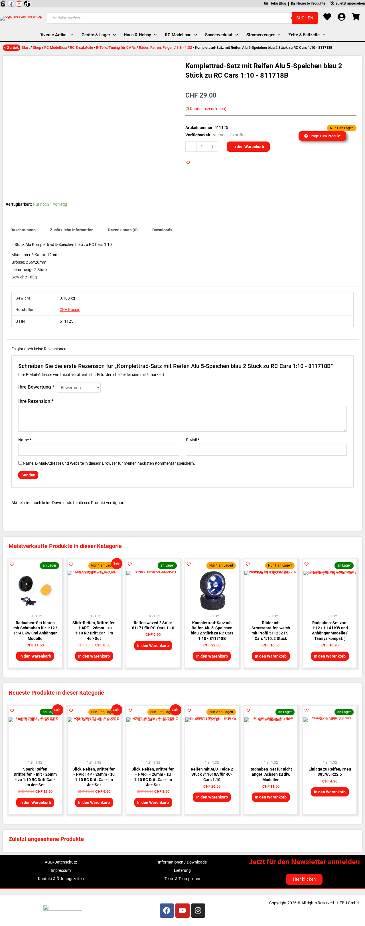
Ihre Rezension (36, 401)
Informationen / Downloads (182, 862)
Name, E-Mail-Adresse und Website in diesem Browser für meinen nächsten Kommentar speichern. (109, 463)
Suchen (304, 18)
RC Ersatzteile (81, 47)
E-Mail (192, 440)
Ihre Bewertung (36, 387)
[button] (187, 162)
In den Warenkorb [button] (35, 656)
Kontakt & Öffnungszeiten (61, 878)
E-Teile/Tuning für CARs (116, 47)
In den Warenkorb (248, 146)
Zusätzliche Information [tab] (72, 230)
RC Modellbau (55, 47)
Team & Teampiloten (182, 878)
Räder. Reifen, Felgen (156, 47)
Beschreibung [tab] (23, 230)
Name (24, 440)
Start (26, 47)
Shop (37, 47)
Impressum (61, 870)
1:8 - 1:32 (184, 47)
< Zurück (11, 47)
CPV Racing (70, 309)
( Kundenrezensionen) (205, 108)
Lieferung (182, 870)
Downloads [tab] (162, 230)
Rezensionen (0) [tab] (123, 230)
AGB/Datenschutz (61, 862)
